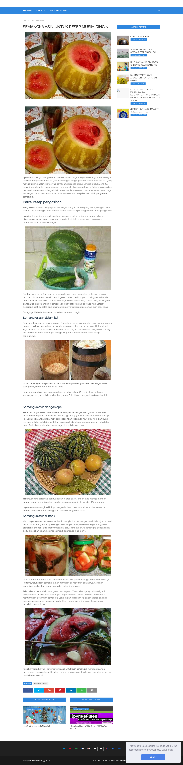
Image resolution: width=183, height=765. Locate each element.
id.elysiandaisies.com (32, 761)
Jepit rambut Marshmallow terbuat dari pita (144, 110)
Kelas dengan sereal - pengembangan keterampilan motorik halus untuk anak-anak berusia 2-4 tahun (145, 94)
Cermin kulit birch (139, 36)
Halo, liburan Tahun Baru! (36, 726)
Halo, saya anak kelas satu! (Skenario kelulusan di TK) (144, 63)
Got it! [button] (153, 757)
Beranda (26, 21)
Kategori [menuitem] (40, 10)
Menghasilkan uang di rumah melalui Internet (89, 727)
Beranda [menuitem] (27, 10)
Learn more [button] (167, 750)
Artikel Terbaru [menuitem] (56, 10)
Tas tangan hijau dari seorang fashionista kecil (143, 50)
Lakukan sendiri (37, 21)
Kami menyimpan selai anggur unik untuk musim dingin (143, 78)
